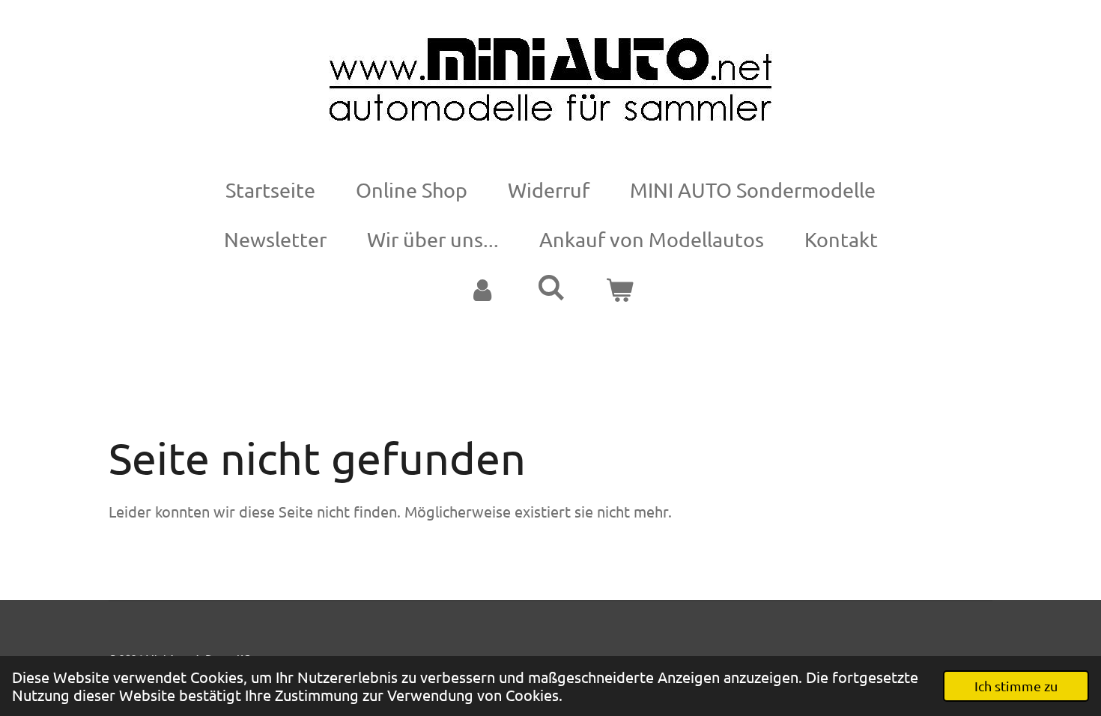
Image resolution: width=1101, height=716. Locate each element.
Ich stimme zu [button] (1016, 686)
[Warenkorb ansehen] (619, 290)
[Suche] (550, 287)
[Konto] (481, 290)
